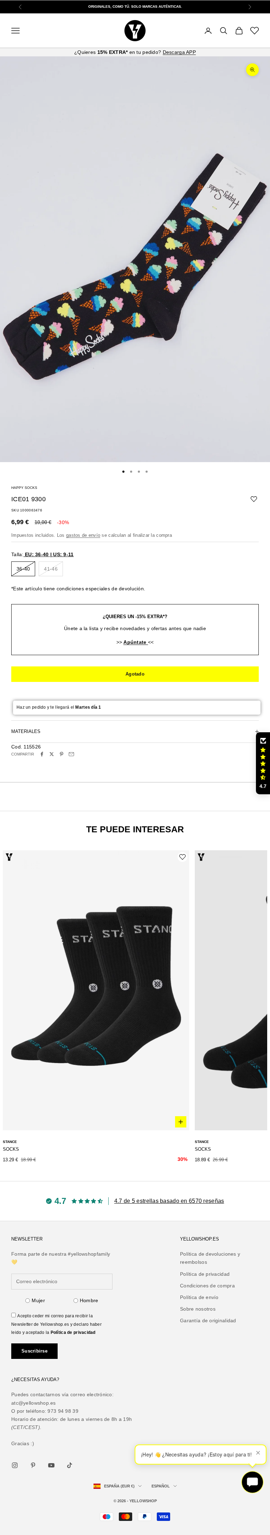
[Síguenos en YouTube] (51, 1465)
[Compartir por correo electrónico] (71, 754)
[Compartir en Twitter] (51, 754)
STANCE (10, 1142)
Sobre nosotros (198, 1309)
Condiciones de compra (207, 1285)
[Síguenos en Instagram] (14, 1465)
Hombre (89, 1300)
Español (161, 1486)
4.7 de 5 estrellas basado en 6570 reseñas (169, 1201)
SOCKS (11, 1149)
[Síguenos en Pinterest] (33, 1465)
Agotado (135, 674)
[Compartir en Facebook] (42, 754)
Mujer (38, 1300)
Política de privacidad (73, 1332)
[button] (263, 763)
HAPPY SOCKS (24, 488)
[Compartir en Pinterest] (61, 754)
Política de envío (199, 1297)
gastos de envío (83, 535)
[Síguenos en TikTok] (69, 1465)
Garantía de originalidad (208, 1320)
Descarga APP (179, 52)
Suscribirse (34, 1351)
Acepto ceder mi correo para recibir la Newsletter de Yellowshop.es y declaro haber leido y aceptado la (56, 1324)
